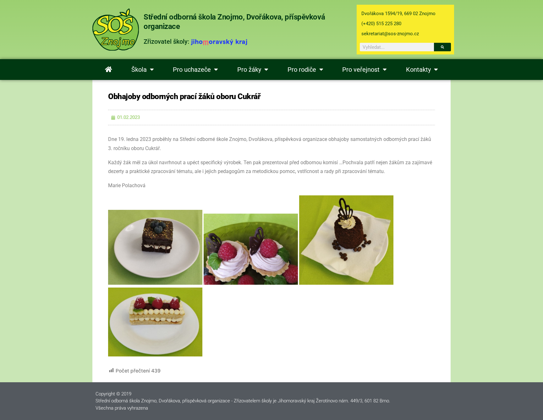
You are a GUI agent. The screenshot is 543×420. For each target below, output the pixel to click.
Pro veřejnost (361, 69)
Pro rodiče (302, 69)
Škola (139, 69)
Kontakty (418, 69)
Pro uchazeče (192, 69)
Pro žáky (249, 69)
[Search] (442, 47)
